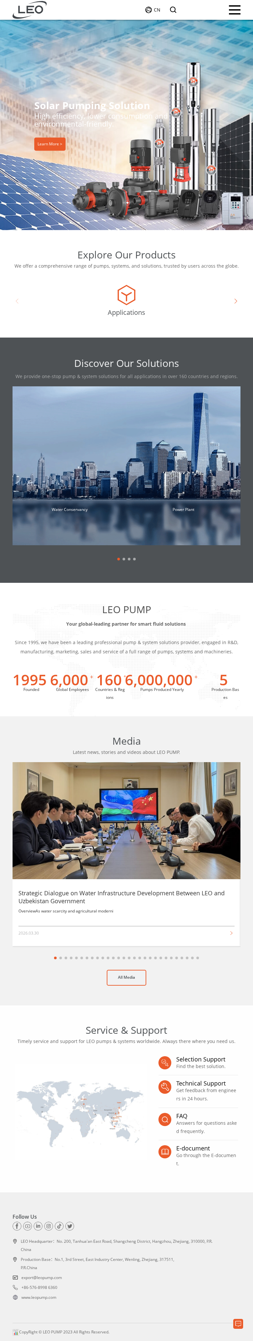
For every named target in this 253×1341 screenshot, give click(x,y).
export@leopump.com (41, 1277)
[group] (126, 301)
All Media (126, 977)
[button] (124, 203)
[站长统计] (16, 1332)
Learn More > (50, 144)
